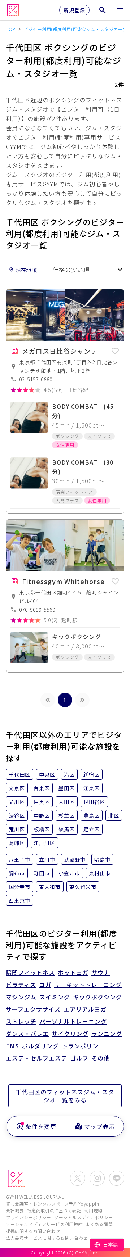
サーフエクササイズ (33, 1009)
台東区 (42, 788)
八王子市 (19, 859)
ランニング (106, 1033)
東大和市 (50, 886)
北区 (113, 815)
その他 (100, 1058)
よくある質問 (99, 1224)
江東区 (91, 788)
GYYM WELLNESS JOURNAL (35, 1197)
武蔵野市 (75, 859)
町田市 (42, 873)
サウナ (100, 972)
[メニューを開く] (120, 10)
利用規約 (93, 1210)
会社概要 (15, 1210)
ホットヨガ (73, 972)
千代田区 (19, 774)
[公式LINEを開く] (116, 1178)
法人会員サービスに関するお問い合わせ (47, 1238)
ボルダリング (40, 1045)
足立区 (91, 829)
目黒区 (42, 801)
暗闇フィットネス (30, 972)
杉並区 (66, 815)
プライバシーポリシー (28, 1217)
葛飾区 (17, 842)
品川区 (17, 801)
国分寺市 (19, 886)
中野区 (42, 815)
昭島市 (102, 859)
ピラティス (21, 984)
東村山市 (99, 873)
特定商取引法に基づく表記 (54, 1210)
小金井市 (69, 873)
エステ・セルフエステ (36, 1058)
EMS (12, 1045)
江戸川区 (44, 842)
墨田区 (66, 788)
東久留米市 (82, 886)
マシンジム (21, 997)
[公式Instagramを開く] (97, 1178)
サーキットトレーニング (88, 984)
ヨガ (45, 984)
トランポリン (80, 1045)
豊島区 (91, 815)
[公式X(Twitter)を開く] (77, 1178)
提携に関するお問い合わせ (33, 1231)
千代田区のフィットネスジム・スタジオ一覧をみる (65, 1096)
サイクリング (70, 1033)
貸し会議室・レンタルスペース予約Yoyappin (52, 1204)
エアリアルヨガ (85, 1009)
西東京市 (19, 900)
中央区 (47, 774)
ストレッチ (21, 1021)
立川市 (47, 859)
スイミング (54, 997)
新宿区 (91, 774)
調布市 (17, 873)
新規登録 (74, 10)
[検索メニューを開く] (102, 10)
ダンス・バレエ (27, 1033)
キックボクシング (97, 997)
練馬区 (66, 829)
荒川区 (17, 829)
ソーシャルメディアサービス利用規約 (44, 1224)
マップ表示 (99, 1126)
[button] (115, 349)
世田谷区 (94, 801)
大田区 (66, 801)
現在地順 (26, 269)
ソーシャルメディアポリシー (83, 1217)
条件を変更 (41, 1126)
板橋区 (42, 829)
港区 (69, 774)
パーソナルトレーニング (73, 1021)
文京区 (17, 788)
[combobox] (86, 269)
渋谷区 (17, 815)
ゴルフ (79, 1058)
